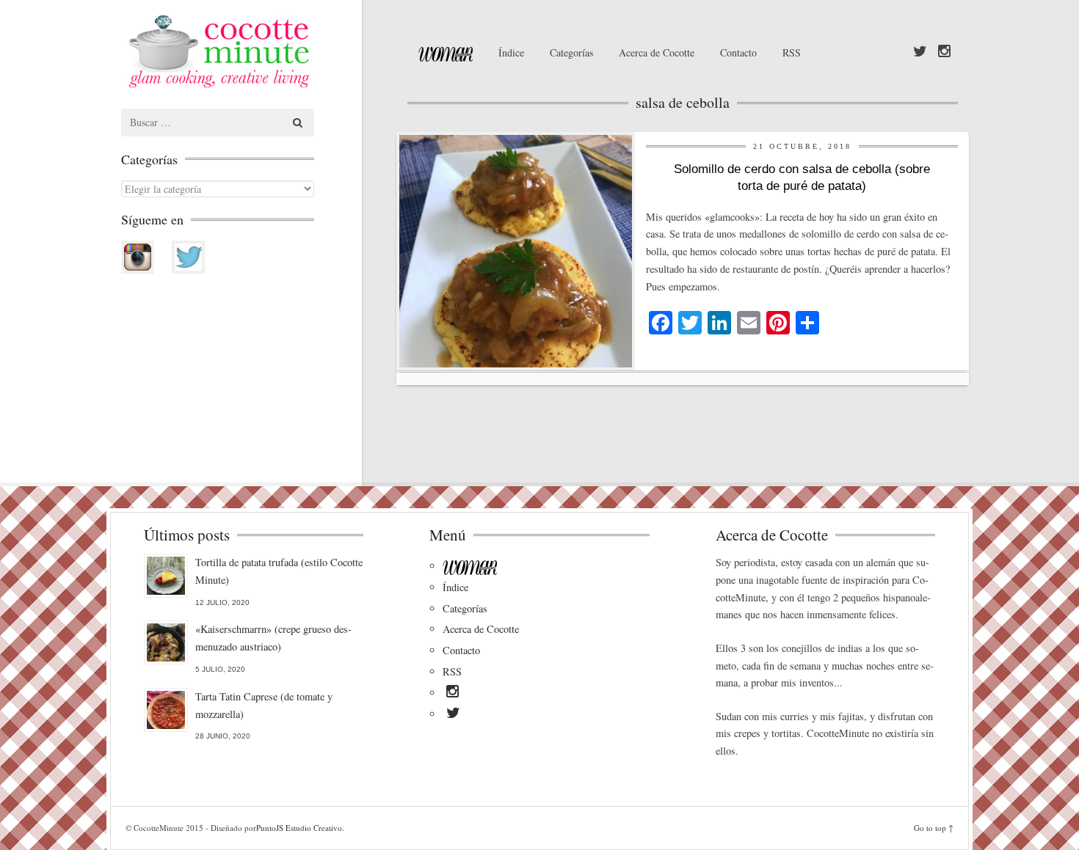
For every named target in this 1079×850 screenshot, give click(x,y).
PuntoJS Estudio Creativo (299, 827)
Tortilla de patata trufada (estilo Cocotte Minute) (279, 571)
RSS (791, 52)
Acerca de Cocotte (656, 52)
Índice (511, 52)
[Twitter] (920, 52)
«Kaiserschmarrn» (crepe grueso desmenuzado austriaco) (273, 637)
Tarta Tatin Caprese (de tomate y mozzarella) (264, 705)
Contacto (738, 52)
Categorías (571, 52)
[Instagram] (944, 52)
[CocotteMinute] (253, 51)
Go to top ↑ (933, 827)
